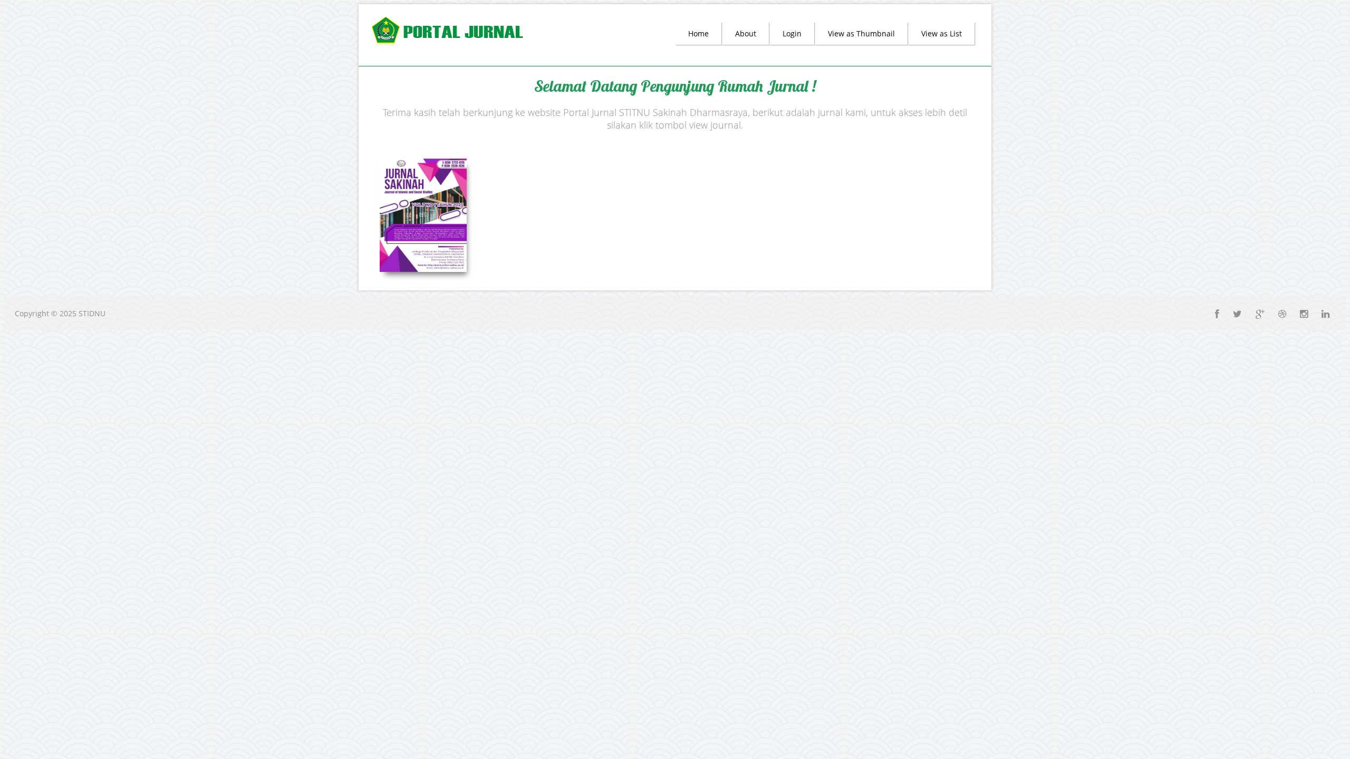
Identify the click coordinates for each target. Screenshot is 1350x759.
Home (698, 33)
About (745, 33)
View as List (941, 33)
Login (792, 33)
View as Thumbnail (861, 33)
